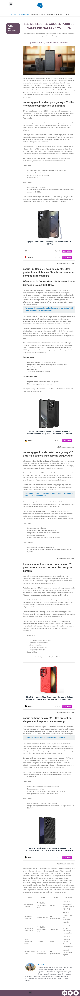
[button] (10, 4)
